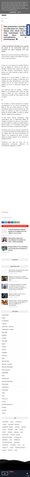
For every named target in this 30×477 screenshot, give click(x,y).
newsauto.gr (5, 212)
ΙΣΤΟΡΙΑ (4, 347)
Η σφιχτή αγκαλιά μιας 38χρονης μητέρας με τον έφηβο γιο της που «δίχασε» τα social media (17, 231)
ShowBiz (4, 410)
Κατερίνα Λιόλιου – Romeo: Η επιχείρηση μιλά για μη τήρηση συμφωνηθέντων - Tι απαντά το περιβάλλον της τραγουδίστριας (18, 303)
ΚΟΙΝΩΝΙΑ (4, 352)
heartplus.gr (5, 18)
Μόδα (3, 358)
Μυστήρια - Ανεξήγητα (7, 364)
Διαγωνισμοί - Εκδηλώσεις (8, 326)
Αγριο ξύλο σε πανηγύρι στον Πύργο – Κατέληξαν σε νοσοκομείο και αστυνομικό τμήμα (18, 278)
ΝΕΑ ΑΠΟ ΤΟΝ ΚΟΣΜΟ (6, 217)
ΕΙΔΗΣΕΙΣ (4, 335)
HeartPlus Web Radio (7, 404)
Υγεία (3, 396)
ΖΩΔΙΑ (3, 344)
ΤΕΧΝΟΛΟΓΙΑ (5, 387)
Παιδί (3, 375)
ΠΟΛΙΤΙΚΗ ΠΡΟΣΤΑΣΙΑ (7, 381)
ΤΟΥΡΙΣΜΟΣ (5, 390)
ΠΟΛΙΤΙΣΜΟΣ (5, 384)
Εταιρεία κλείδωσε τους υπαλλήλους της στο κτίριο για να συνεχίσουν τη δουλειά (18, 248)
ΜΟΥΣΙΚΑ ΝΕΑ (5, 361)
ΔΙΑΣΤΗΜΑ (4, 332)
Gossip (4, 401)
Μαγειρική (4, 355)
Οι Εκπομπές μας (6, 370)
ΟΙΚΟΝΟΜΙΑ (5, 373)
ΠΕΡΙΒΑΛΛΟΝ (5, 378)
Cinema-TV (5, 399)
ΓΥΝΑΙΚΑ (4, 323)
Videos (4, 413)
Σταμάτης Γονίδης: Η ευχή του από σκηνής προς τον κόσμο (17, 294)
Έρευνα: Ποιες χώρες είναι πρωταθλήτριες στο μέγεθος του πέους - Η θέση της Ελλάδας (17, 240)
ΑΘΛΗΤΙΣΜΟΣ (5, 315)
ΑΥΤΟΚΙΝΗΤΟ (5, 321)
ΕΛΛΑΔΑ (4, 338)
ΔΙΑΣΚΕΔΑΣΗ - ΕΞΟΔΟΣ (8, 329)
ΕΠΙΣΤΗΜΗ (4, 341)
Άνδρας (3, 318)
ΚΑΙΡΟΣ (4, 349)
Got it (19, 12)
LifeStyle (4, 407)
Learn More (12, 12)
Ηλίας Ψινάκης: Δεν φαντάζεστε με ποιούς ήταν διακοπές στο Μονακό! (18, 270)
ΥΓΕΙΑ (3, 393)
